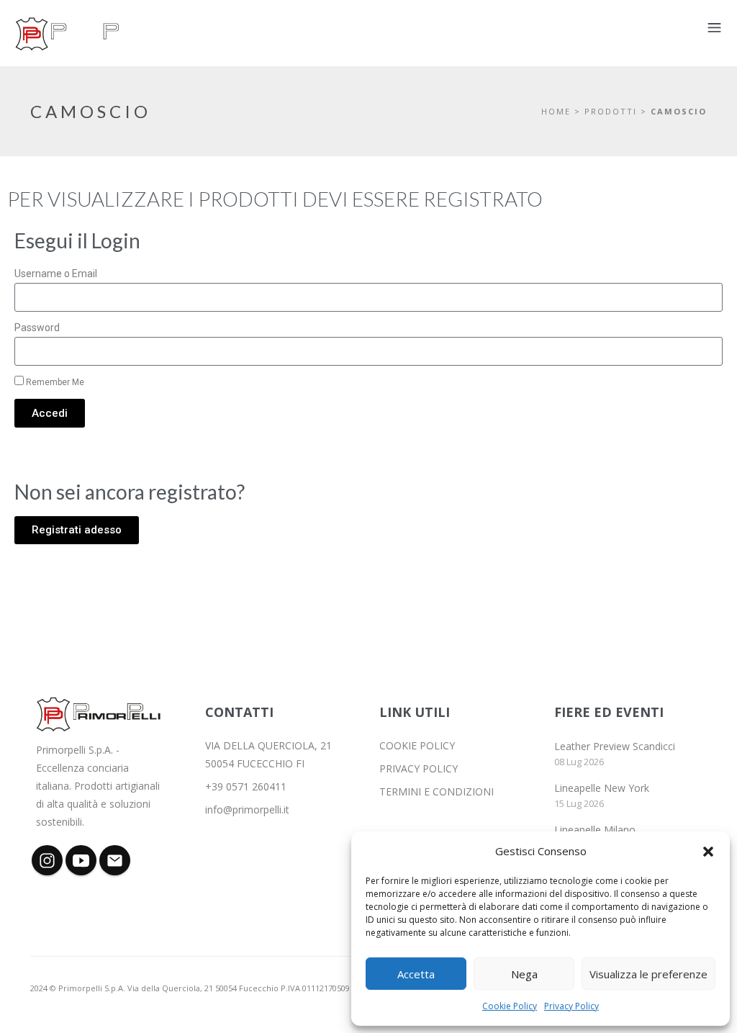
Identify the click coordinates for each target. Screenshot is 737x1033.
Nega (524, 974)
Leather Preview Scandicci (614, 746)
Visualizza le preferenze (648, 974)
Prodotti (610, 111)
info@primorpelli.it (247, 809)
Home (556, 111)
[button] (708, 851)
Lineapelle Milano (595, 829)
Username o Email (55, 273)
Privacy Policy (571, 1006)
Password (37, 327)
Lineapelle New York (601, 788)
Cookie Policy (509, 1006)
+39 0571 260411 (245, 786)
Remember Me (54, 382)
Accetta (416, 974)
